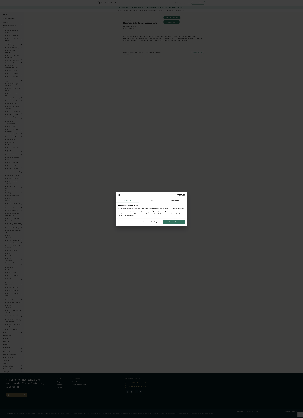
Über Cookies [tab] (175, 200)
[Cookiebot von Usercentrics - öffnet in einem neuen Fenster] (178, 195)
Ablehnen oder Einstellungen (150, 222)
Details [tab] (151, 200)
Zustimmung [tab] (127, 200)
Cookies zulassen (174, 222)
